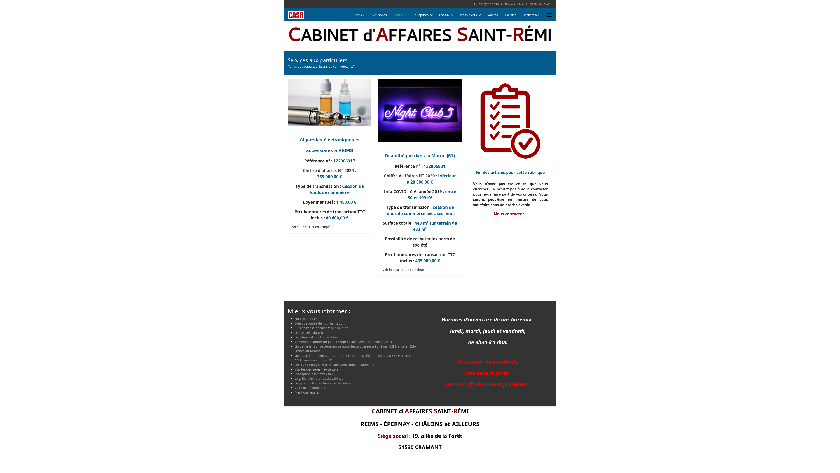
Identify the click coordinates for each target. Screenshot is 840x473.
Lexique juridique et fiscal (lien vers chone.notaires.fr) (334, 365)
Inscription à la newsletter (314, 374)
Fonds (397, 15)
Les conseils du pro (309, 332)
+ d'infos (510, 15)
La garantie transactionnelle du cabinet (324, 383)
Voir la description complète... (314, 227)
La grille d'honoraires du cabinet (319, 378)
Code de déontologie (310, 388)
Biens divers (468, 15)
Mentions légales (307, 392)
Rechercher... (532, 15)
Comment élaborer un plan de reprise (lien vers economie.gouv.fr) (343, 342)
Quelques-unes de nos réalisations (320, 323)
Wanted (493, 15)
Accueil (359, 15)
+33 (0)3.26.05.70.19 (490, 4)
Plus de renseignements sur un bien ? (322, 328)
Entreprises (421, 15)
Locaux (444, 15)
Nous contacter (306, 319)
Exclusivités (379, 15)
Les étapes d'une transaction (316, 337)
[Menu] (549, 14)
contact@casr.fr (518, 4)
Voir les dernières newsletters (316, 369)
